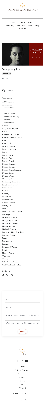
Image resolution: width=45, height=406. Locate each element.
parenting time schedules (13, 232)
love (4, 208)
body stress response (10, 128)
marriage (6, 214)
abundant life (8, 108)
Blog (37, 25)
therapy (5, 259)
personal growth (9, 235)
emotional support (10, 185)
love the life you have (12, 211)
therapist (6, 256)
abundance (7, 105)
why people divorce (10, 262)
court (4, 140)
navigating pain (7, 73)
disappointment (9, 149)
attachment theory (10, 117)
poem (4, 238)
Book (30, 25)
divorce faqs (7, 158)
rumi (4, 250)
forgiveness (7, 188)
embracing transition (11, 182)
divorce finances (9, 164)
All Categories (8, 102)
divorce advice (8, 155)
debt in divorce (8, 146)
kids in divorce (8, 202)
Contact (22, 28)
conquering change (10, 134)
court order (7, 143)
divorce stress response (12, 170)
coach (5, 131)
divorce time (8, 173)
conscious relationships (12, 137)
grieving (5, 194)
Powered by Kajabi (22, 400)
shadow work (8, 253)
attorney (6, 120)
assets (4, 111)
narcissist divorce (9, 217)
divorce (5, 152)
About (14, 22)
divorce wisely (8, 176)
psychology (6, 244)
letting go (6, 205)
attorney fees (8, 122)
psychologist (7, 241)
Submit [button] (22, 331)
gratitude (6, 191)
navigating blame (9, 220)
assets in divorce (9, 114)
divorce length (8, 167)
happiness (6, 197)
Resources (21, 25)
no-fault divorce (9, 229)
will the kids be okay (11, 265)
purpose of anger (9, 247)
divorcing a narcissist (11, 179)
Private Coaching (27, 22)
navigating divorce (10, 223)
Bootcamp (10, 25)
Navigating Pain (11, 69)
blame (5, 125)
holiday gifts (7, 200)
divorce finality (8, 161)
